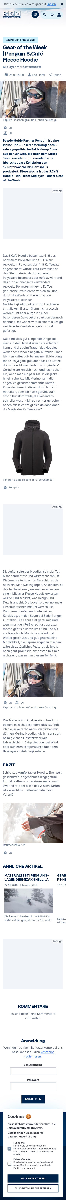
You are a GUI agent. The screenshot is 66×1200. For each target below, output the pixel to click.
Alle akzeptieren (33, 1178)
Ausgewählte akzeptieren (33, 1188)
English (51, 4)
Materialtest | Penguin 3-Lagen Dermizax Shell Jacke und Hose (27, 880)
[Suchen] (51, 14)
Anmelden (33, 1099)
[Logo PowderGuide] (12, 14)
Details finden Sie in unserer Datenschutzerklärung (25, 1134)
